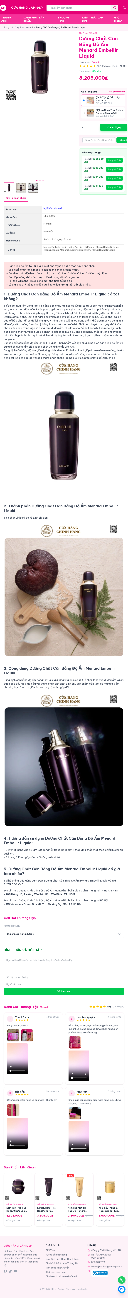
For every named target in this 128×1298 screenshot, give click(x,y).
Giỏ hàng (118, 19)
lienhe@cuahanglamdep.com (106, 1266)
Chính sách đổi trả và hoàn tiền (62, 1276)
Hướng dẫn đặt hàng (56, 1254)
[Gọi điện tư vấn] (122, 1280)
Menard (95, 62)
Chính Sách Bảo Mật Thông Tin (62, 1263)
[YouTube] (15, 1271)
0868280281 (98, 1262)
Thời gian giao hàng (56, 1272)
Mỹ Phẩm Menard (25, 27)
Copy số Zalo (114, 160)
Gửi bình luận (64, 991)
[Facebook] (5, 1271)
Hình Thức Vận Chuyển (57, 1267)
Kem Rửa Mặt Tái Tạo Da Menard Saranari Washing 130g (78, 1212)
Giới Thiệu (51, 1250)
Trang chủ (6, 19)
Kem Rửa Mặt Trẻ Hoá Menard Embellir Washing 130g (47, 1212)
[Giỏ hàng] (125, 8)
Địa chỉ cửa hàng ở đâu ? (20, 934)
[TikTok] (10, 1271)
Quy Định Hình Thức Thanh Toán (62, 1259)
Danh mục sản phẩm (33, 19)
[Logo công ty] (99, 1273)
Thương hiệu (64, 19)
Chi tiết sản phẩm (16, 198)
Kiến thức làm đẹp (92, 19)
